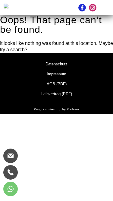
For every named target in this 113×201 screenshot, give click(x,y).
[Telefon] (10, 172)
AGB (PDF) (57, 84)
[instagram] (92, 7)
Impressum (56, 74)
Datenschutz (56, 64)
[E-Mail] (10, 155)
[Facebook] (82, 7)
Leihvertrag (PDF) (56, 94)
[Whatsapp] (10, 188)
